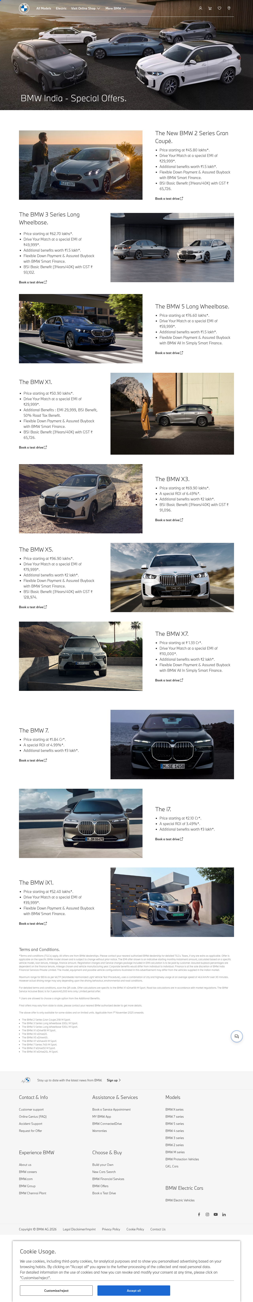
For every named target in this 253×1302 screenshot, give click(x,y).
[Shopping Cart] (210, 8)
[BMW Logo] (24, 8)
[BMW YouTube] (216, 1215)
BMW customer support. (187, 1032)
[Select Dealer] (229, 8)
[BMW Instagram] (207, 1215)
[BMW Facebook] (199, 1215)
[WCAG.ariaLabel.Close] (224, 1022)
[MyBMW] (201, 8)
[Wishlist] (220, 8)
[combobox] (237, 1036)
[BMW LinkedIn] (224, 1215)
